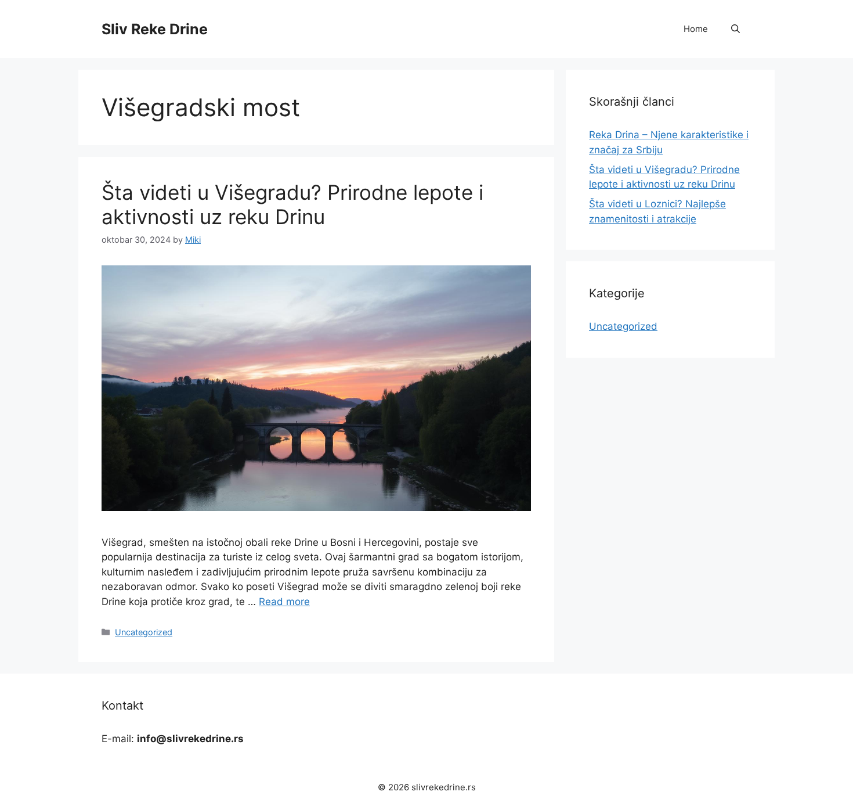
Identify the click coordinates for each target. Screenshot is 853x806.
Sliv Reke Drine (155, 29)
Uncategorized (143, 632)
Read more (284, 601)
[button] (735, 29)
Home (696, 28)
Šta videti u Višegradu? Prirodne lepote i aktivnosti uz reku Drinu (292, 204)
